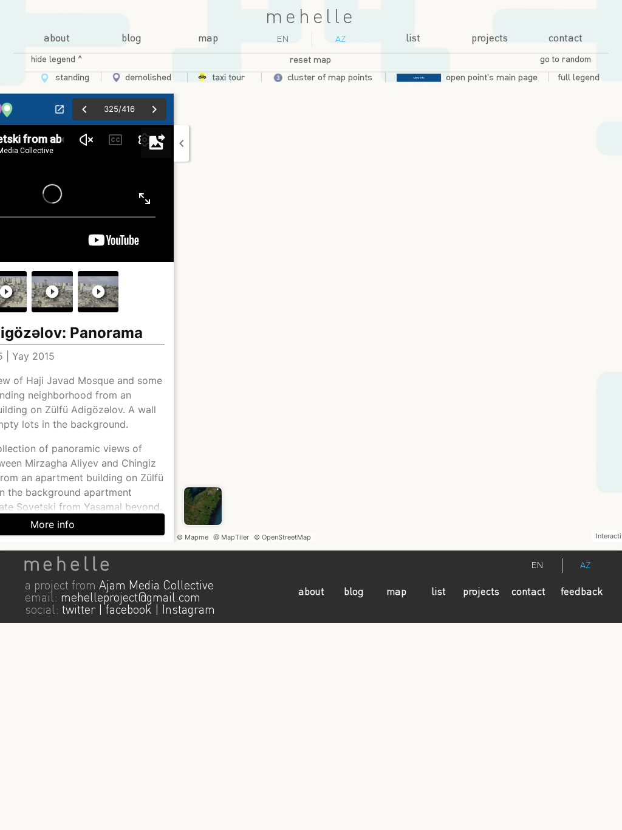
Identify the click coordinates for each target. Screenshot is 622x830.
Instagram (188, 611)
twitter (78, 611)
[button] (579, 78)
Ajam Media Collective (156, 586)
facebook (129, 611)
